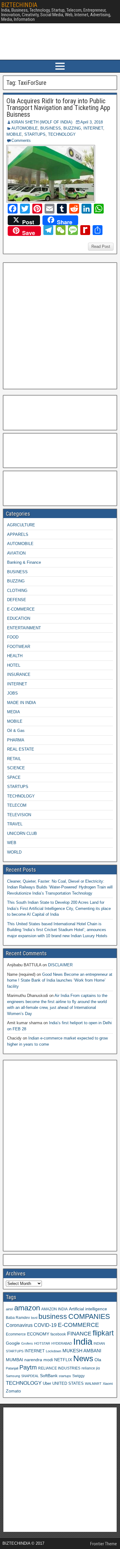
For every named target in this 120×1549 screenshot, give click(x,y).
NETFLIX (63, 1360)
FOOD (12, 637)
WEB (11, 842)
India (82, 1341)
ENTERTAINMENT (24, 628)
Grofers (27, 1343)
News (83, 1358)
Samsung (13, 1376)
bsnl (34, 1318)
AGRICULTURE (21, 525)
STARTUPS (35, 134)
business (52, 1316)
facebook (58, 1334)
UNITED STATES (68, 1383)
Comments (21, 140)
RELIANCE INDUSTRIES (59, 1368)
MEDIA (13, 712)
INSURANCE (18, 674)
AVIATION (16, 553)
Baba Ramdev (18, 1318)
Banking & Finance (24, 562)
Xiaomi (108, 1383)
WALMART (93, 1383)
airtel (9, 1309)
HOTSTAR (42, 1343)
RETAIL (14, 758)
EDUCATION (18, 618)
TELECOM (16, 805)
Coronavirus (19, 1325)
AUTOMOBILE (24, 128)
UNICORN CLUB (22, 833)
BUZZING (72, 128)
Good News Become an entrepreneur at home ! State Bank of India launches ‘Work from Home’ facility (59, 980)
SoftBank (49, 1375)
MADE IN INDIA (21, 702)
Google (13, 1343)
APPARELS (17, 534)
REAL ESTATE (20, 749)
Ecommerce (16, 1334)
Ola (97, 1359)
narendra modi (38, 1360)
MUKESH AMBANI (81, 1350)
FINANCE (79, 1334)
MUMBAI (14, 1360)
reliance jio (91, 1368)
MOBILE (14, 134)
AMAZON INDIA (54, 1309)
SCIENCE (16, 768)
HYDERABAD (61, 1343)
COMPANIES (89, 1316)
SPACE (14, 777)
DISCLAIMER (60, 965)
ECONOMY (38, 1333)
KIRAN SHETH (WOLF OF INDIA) (41, 122)
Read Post (100, 246)
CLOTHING (17, 590)
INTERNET (93, 128)
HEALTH (14, 655)
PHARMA (15, 740)
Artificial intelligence (88, 1309)
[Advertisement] (60, 325)
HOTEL (13, 665)
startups (65, 1376)
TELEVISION (19, 814)
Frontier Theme (103, 1544)
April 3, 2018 (91, 122)
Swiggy (78, 1376)
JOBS (12, 693)
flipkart (103, 1333)
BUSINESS (50, 128)
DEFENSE (16, 599)
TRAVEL (14, 824)
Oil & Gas (16, 730)
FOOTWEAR (18, 646)
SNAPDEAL (30, 1376)
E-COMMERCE (21, 609)
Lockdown (53, 1351)
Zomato (13, 1390)
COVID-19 (45, 1325)
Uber (47, 1383)
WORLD (14, 852)
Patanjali (12, 1368)
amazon (27, 1308)
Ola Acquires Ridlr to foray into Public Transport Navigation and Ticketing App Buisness (58, 107)
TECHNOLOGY (62, 134)
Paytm (28, 1367)
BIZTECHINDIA (19, 5)
